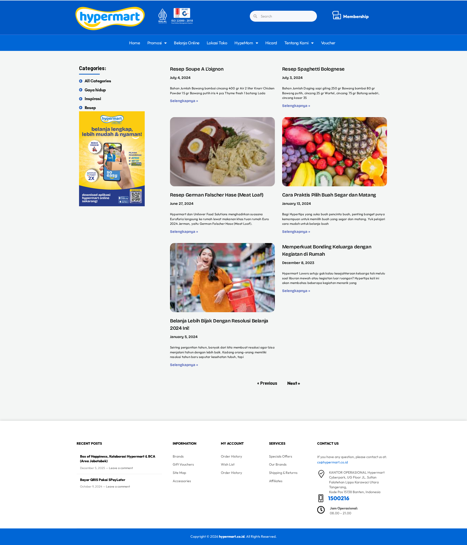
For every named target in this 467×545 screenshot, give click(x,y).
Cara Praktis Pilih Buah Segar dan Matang (329, 195)
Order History (231, 456)
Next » (293, 383)
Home (134, 42)
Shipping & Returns (283, 472)
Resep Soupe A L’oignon (196, 69)
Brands (178, 456)
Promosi (154, 42)
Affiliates (275, 481)
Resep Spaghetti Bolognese (313, 69)
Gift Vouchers (183, 464)
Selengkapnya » (184, 101)
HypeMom (243, 42)
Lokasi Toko (217, 42)
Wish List (227, 464)
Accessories (182, 481)
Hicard (271, 42)
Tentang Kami (296, 42)
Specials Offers (280, 456)
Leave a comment (121, 468)
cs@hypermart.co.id (332, 462)
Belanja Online (186, 42)
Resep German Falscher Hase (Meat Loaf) (216, 195)
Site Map (179, 472)
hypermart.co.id (231, 536)
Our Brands (278, 464)
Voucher (328, 42)
